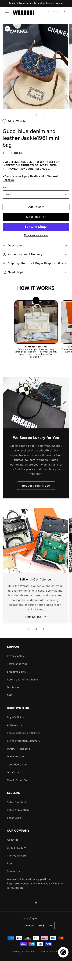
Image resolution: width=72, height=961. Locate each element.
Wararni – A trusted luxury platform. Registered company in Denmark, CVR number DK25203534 (36, 883)
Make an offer (36, 216)
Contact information (49, 951)
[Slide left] (28, 115)
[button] (7, 12)
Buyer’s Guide (15, 717)
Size (5, 187)
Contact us (13, 871)
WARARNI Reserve (18, 748)
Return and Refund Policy (22, 679)
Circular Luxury (16, 847)
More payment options (36, 235)
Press (10, 863)
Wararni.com (28, 951)
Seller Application (18, 809)
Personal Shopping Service (23, 732)
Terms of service (17, 663)
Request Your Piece (36, 485)
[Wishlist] (56, 12)
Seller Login (14, 817)
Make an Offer (16, 756)
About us (12, 839)
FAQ (9, 695)
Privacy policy (15, 655)
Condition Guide (17, 764)
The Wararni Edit (17, 855)
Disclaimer (13, 687)
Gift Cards (13, 772)
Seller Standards (17, 802)
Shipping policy (16, 671)
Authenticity (14, 725)
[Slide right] (44, 115)
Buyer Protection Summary (23, 740)
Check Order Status (19, 780)
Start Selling (33, 616)
